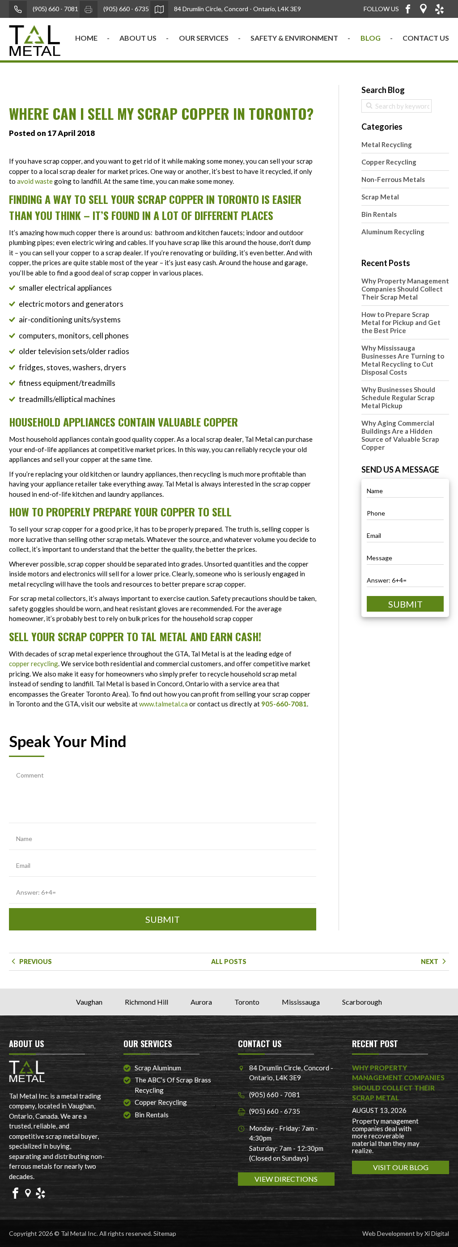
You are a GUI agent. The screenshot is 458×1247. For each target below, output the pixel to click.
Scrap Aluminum (158, 1068)
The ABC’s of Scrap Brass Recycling (173, 1085)
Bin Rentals (379, 214)
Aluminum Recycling (392, 232)
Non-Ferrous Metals (393, 179)
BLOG (370, 38)
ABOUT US (138, 38)
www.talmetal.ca (163, 704)
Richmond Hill (146, 1002)
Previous (35, 961)
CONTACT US (426, 38)
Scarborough (362, 1002)
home (86, 38)
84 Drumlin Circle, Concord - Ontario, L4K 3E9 (237, 9)
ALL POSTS (228, 961)
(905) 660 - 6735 (125, 9)
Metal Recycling (386, 144)
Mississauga (301, 1002)
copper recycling (33, 663)
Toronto (246, 1002)
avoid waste (35, 181)
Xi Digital (436, 1233)
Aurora (201, 1002)
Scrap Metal (380, 197)
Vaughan (89, 1002)
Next (430, 961)
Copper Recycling (388, 162)
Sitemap (164, 1233)
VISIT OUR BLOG (400, 1167)
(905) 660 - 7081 (54, 9)
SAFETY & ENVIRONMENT (294, 38)
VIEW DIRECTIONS (286, 1179)
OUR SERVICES (204, 38)
